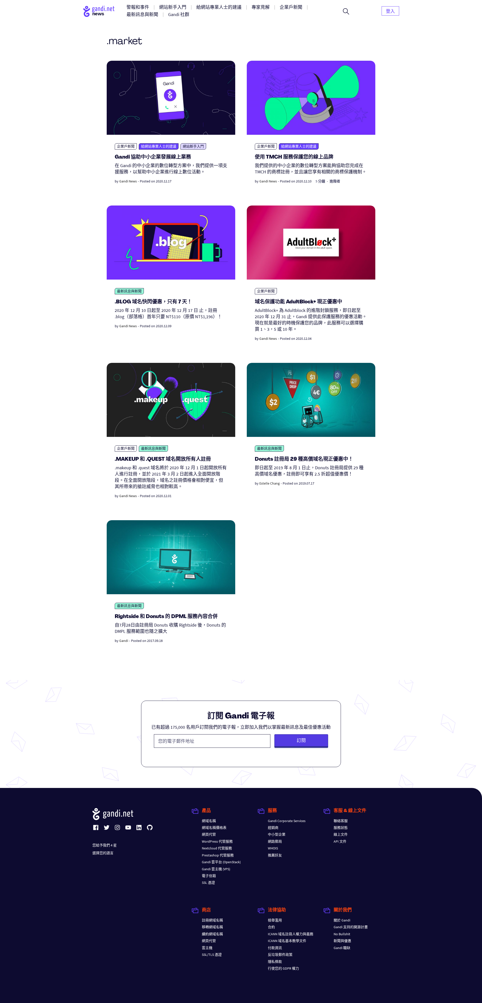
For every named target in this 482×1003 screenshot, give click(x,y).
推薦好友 (275, 855)
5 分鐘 (320, 181)
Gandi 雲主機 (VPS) (216, 869)
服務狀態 (341, 827)
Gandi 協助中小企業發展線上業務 (153, 157)
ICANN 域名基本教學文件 (287, 941)
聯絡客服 (341, 821)
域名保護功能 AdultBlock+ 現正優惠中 (298, 302)
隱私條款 (275, 961)
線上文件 (341, 834)
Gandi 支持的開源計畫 (351, 927)
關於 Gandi (342, 920)
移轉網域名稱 (212, 927)
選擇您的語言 (102, 853)
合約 (271, 927)
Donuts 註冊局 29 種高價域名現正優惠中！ (304, 459)
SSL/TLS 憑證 (212, 954)
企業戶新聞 (126, 146)
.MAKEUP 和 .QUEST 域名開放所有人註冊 (163, 459)
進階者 (335, 181)
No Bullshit (342, 934)
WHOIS (273, 848)
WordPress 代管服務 (217, 841)
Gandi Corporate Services (287, 821)
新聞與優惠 (342, 941)
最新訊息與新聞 (129, 291)
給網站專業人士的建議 (158, 146)
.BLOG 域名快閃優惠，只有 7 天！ (153, 302)
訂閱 (301, 740)
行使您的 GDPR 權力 (283, 968)
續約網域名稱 (212, 934)
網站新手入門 (193, 146)
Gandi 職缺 (342, 948)
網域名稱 (209, 821)
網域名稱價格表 (214, 827)
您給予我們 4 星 (104, 845)
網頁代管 (209, 834)
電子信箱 (209, 876)
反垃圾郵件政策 (280, 954)
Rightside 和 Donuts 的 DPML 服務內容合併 (166, 616)
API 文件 (340, 841)
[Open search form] (346, 11)
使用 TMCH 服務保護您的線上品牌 (294, 157)
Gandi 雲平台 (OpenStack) (221, 862)
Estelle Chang (269, 483)
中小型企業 (276, 834)
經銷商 (273, 827)
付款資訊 (275, 948)
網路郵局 (275, 841)
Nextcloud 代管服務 (217, 848)
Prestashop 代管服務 (218, 855)
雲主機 (207, 948)
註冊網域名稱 (212, 920)
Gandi (123, 640)
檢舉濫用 (275, 920)
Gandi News (128, 181)
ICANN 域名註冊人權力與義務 (290, 934)
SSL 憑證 (208, 882)
